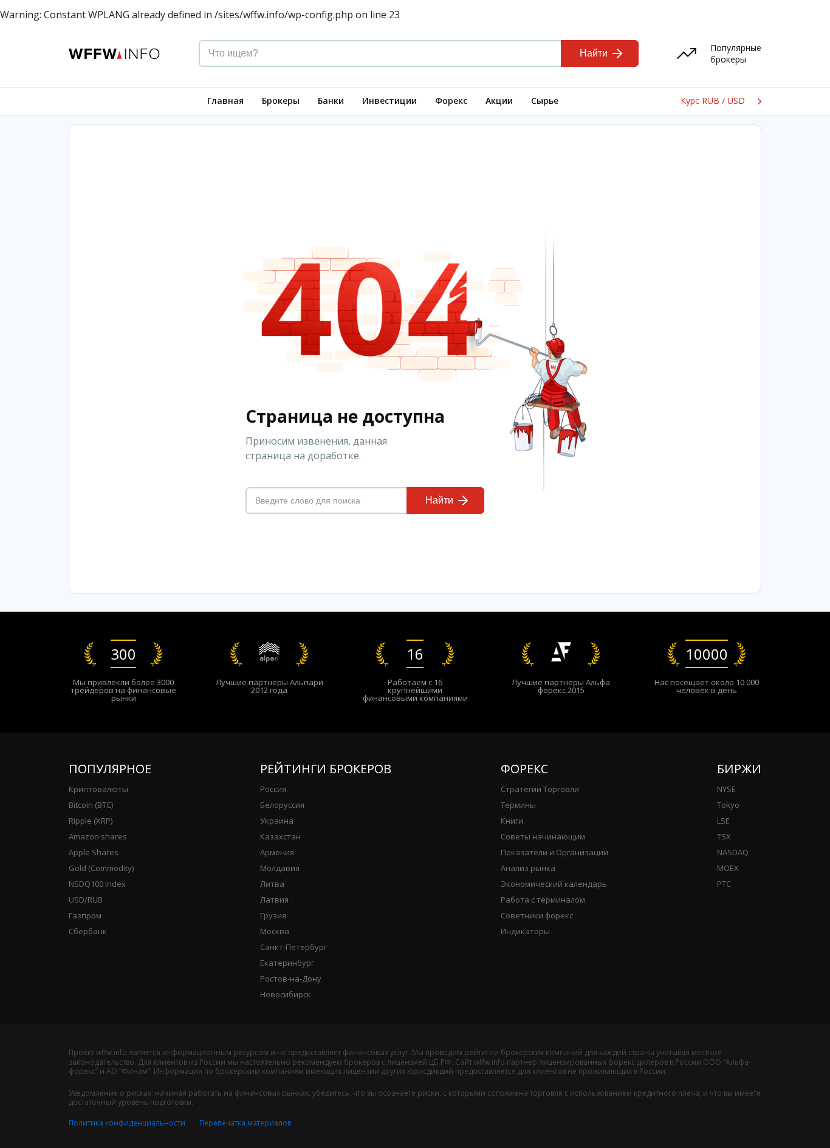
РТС (724, 883)
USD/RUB (86, 899)
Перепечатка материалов (245, 1123)
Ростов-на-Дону (290, 978)
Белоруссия (282, 804)
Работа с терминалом (543, 899)
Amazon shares (98, 836)
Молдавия (280, 868)
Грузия (273, 915)
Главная (225, 100)
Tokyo (728, 804)
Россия (273, 789)
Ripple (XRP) (90, 820)
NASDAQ (733, 852)
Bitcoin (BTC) (91, 804)
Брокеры (281, 100)
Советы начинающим (543, 836)
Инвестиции (389, 100)
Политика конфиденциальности (127, 1123)
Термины (518, 804)
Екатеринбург (287, 962)
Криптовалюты (98, 789)
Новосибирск (285, 994)
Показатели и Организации (554, 852)
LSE (723, 820)
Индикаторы (525, 931)
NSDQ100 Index (97, 883)
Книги (512, 820)
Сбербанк (88, 931)
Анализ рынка (528, 868)
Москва (274, 931)
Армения (277, 852)
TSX (724, 836)
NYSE (726, 789)
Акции (499, 100)
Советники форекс (537, 915)
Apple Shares (93, 852)
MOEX (728, 868)
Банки (331, 100)
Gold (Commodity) (101, 868)
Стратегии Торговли (540, 789)
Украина (276, 820)
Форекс (451, 100)
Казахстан (280, 836)
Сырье (544, 100)
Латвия (274, 899)
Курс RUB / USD (714, 101)
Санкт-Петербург (293, 946)
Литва (272, 883)
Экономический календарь (554, 883)
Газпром (85, 915)
